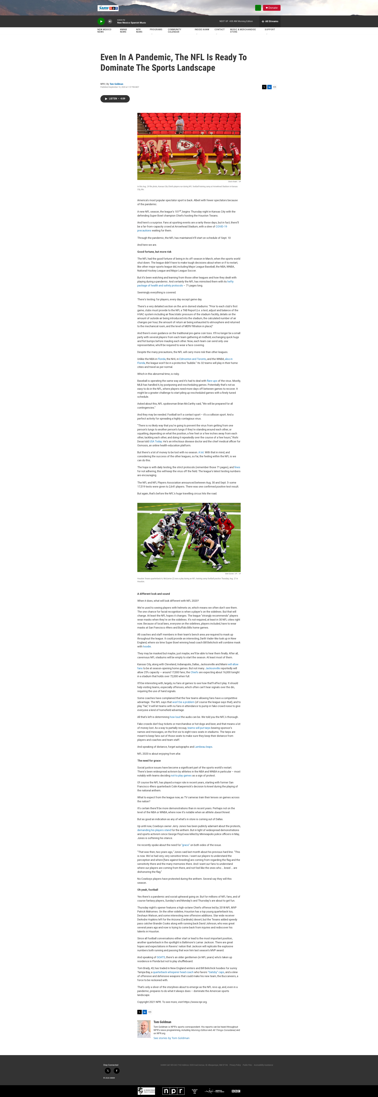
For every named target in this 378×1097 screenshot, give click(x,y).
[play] (101, 21)
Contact (220, 29)
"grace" (185, 845)
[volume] (110, 21)
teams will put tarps (199, 727)
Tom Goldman (116, 83)
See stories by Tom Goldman (171, 1038)
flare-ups (212, 380)
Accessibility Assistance (263, 1065)
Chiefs (194, 672)
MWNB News (123, 30)
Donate (273, 7)
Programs (156, 29)
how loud (175, 717)
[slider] (114, 21)
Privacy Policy (235, 1065)
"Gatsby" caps (216, 972)
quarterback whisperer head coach (173, 972)
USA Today (155, 441)
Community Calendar (174, 30)
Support (270, 29)
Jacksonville (212, 668)
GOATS (161, 957)
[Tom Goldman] (144, 1029)
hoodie (147, 646)
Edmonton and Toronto (192, 359)
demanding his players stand (154, 830)
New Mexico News (104, 30)
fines (237, 467)
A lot (201, 452)
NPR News (139, 30)
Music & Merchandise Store (243, 30)
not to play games (181, 775)
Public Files (247, 1065)
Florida (162, 359)
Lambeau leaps (203, 746)
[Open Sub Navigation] (152, 34)
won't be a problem (183, 702)
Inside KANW (202, 29)
